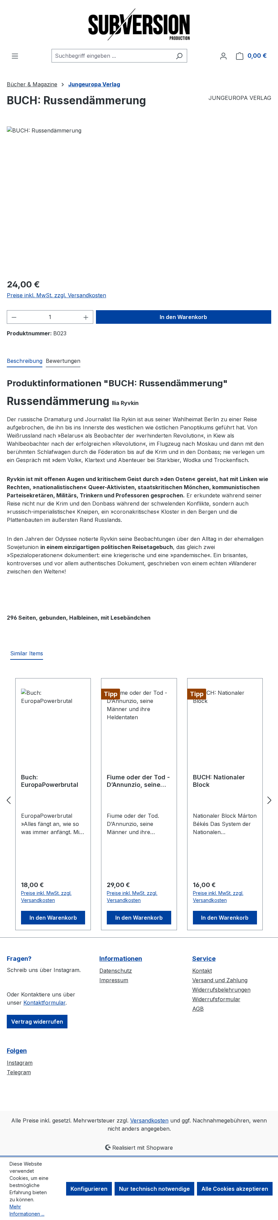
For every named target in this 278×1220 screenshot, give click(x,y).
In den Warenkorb (183, 317)
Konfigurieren (89, 1188)
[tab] (24, 361)
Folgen (17, 1050)
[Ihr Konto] (223, 56)
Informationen (120, 958)
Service (204, 958)
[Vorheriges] (8, 800)
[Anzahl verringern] (14, 317)
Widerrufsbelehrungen (221, 989)
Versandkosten (149, 1120)
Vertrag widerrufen (37, 1021)
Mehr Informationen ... (26, 1210)
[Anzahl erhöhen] (86, 317)
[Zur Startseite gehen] (139, 24)
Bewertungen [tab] (63, 360)
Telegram (19, 1072)
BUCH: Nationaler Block (219, 781)
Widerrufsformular (216, 999)
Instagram (20, 1062)
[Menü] (15, 56)
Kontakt (202, 970)
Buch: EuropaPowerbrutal (49, 781)
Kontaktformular (44, 1002)
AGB (198, 1008)
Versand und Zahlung (219, 980)
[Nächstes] (269, 800)
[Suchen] (179, 56)
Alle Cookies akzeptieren (234, 1188)
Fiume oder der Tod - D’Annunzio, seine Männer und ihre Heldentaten (138, 781)
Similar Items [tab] (26, 653)
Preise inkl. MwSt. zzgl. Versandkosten (56, 295)
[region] (139, 199)
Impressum (113, 980)
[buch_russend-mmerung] (139, 199)
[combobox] (112, 56)
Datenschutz (115, 970)
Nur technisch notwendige (154, 1188)
